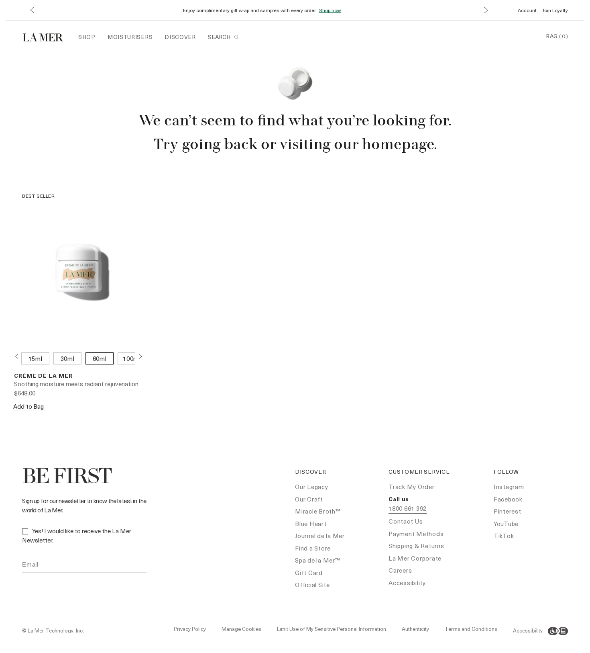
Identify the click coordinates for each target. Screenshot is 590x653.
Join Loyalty (555, 10)
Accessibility (407, 582)
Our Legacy (311, 486)
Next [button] (140, 356)
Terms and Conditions (471, 629)
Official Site (312, 584)
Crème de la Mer (43, 375)
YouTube (506, 523)
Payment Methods (416, 533)
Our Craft (309, 499)
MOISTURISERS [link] (130, 37)
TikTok (504, 535)
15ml (35, 358)
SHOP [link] (87, 37)
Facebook (508, 499)
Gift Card (309, 572)
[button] (31, 10)
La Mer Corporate (415, 558)
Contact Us (406, 521)
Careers (400, 570)
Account (527, 10)
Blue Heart (311, 523)
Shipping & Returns (416, 545)
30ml (68, 358)
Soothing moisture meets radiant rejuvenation (76, 383)
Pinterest (507, 511)
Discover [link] (180, 37)
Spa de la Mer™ (317, 560)
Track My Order (412, 486)
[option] (35, 358)
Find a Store (313, 548)
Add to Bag (28, 406)
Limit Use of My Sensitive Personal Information (331, 629)
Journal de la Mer (320, 535)
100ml (131, 358)
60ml (100, 358)
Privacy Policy (190, 629)
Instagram (509, 486)
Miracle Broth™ (318, 511)
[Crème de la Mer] (47, 36)
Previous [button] (16, 356)
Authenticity (415, 629)
